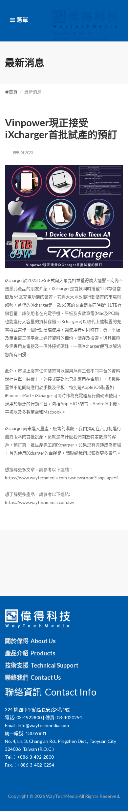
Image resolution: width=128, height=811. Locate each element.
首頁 (13, 91)
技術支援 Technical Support (41, 665)
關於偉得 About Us (30, 641)
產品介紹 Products (30, 653)
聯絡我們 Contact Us (33, 677)
